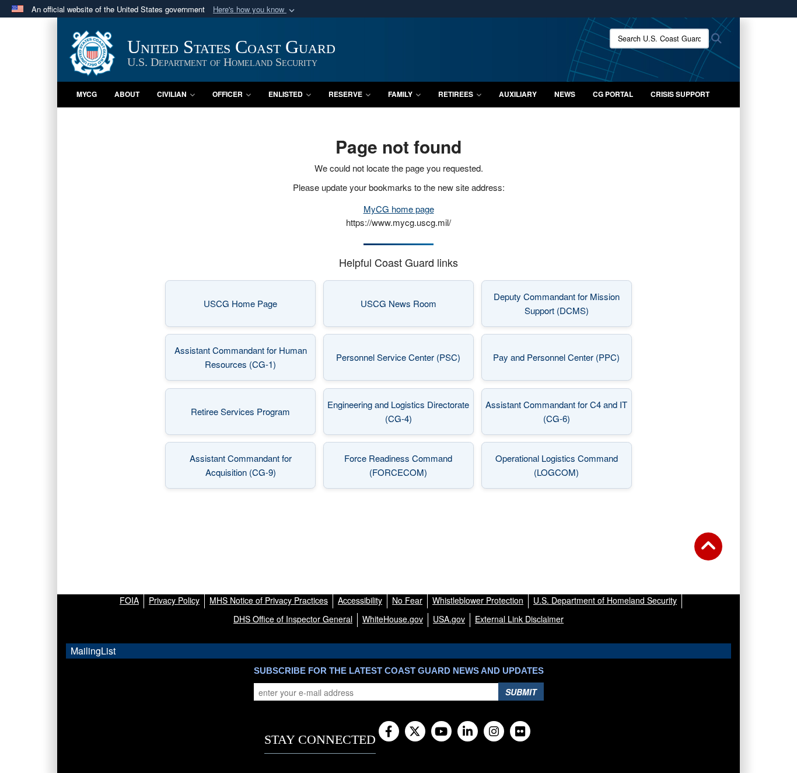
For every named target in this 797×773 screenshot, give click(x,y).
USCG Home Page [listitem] (260, 306)
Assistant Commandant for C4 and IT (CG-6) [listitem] (558, 411)
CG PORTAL (613, 94)
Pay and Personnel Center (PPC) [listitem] (562, 360)
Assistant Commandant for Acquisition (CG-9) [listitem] (253, 465)
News (564, 94)
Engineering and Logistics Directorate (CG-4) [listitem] (400, 411)
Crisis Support (680, 94)
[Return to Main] (708, 553)
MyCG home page (398, 209)
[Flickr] (520, 732)
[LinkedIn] (467, 732)
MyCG (86, 94)
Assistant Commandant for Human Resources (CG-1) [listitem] (245, 357)
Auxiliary (518, 94)
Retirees (455, 94)
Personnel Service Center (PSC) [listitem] (405, 360)
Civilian (172, 94)
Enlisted (285, 94)
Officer (227, 94)
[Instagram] (494, 732)
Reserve (345, 94)
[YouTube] (441, 732)
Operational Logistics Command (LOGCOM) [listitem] (563, 465)
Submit (521, 692)
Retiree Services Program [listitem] (253, 414)
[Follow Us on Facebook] (389, 732)
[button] (255, 10)
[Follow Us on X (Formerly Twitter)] (415, 732)
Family (400, 94)
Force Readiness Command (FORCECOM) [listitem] (409, 465)
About (126, 94)
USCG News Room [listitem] (417, 306)
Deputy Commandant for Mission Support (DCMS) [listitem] (563, 303)
